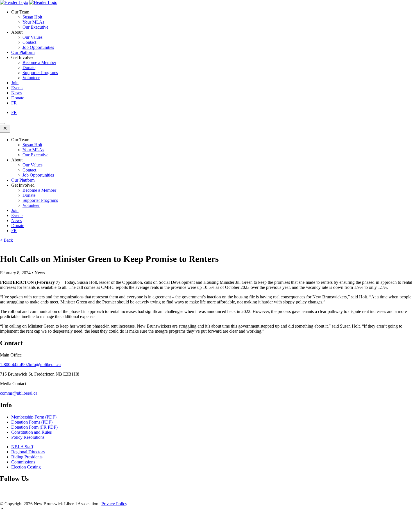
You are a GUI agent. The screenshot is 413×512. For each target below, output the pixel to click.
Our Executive (35, 27)
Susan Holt (32, 17)
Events (17, 87)
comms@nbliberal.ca (18, 393)
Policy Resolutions (27, 437)
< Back (6, 240)
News (16, 92)
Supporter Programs (40, 72)
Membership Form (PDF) (33, 417)
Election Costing (26, 467)
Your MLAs (33, 22)
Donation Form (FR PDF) (34, 427)
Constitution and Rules (31, 432)
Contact (29, 42)
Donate (28, 67)
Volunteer (31, 77)
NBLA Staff (22, 446)
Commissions (23, 462)
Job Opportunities (38, 47)
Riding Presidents (26, 456)
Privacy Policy (114, 503)
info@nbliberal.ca (45, 364)
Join (15, 82)
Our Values (32, 37)
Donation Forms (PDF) (32, 422)
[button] (206, 509)
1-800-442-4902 (14, 364)
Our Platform (23, 52)
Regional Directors (28, 451)
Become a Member (39, 62)
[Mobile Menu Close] (5, 129)
